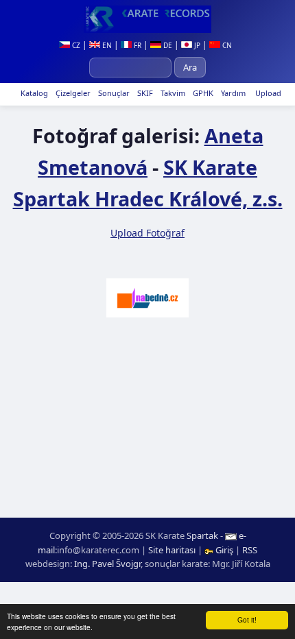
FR (136, 45)
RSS (249, 550)
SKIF (144, 93)
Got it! (247, 619)
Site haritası (172, 550)
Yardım (232, 93)
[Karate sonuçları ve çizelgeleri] (147, 19)
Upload (268, 93)
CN (226, 45)
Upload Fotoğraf (147, 232)
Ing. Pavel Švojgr (107, 563)
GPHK (202, 93)
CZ (75, 45)
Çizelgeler (72, 93)
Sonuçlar (113, 93)
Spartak (202, 535)
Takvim (171, 93)
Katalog (33, 93)
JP (196, 45)
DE (166, 45)
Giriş (224, 550)
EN (106, 45)
